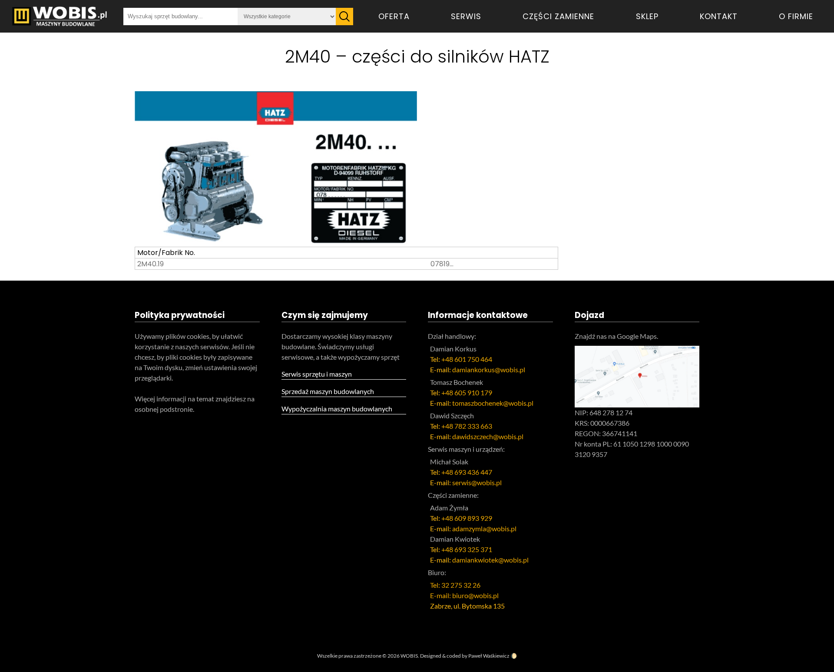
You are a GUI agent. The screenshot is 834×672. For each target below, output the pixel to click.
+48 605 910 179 (466, 392)
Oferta (394, 16)
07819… (441, 264)
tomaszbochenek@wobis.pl (492, 403)
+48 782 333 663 (466, 426)
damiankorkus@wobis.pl (488, 369)
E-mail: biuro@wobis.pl (464, 595)
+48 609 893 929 (466, 518)
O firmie (796, 16)
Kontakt (719, 16)
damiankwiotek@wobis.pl (490, 560)
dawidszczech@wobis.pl (487, 436)
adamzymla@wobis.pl (484, 528)
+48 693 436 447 (466, 472)
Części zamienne (558, 16)
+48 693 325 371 (466, 549)
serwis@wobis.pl (477, 482)
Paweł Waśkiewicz (489, 655)
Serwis (466, 16)
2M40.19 (150, 264)
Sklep (647, 16)
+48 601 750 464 (466, 359)
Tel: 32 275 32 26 (455, 585)
